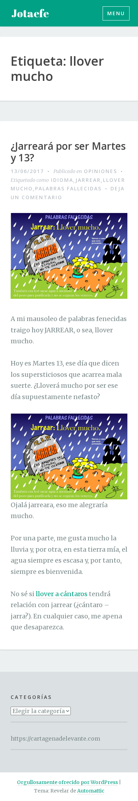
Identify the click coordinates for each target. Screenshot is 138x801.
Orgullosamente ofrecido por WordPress (67, 782)
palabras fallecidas (68, 188)
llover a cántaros (61, 594)
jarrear (88, 180)
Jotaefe (30, 13)
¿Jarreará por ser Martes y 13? (68, 152)
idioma (62, 180)
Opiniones (100, 171)
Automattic (90, 791)
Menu (116, 13)
